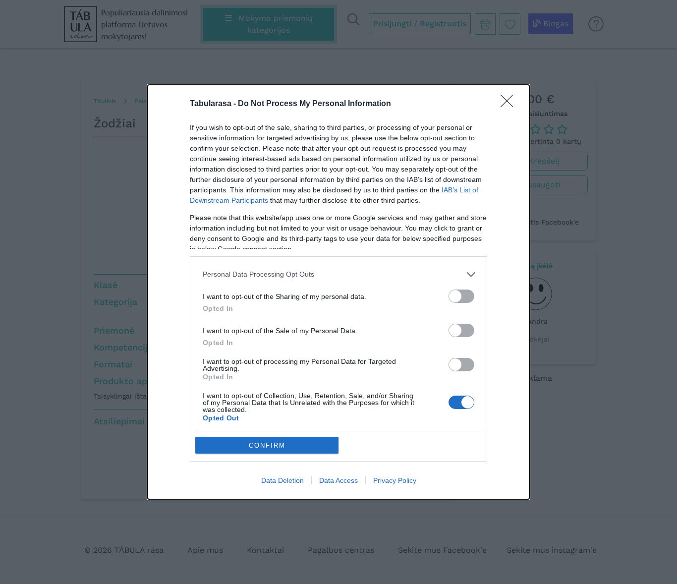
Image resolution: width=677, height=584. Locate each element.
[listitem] (338, 274)
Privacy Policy (394, 480)
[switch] (461, 296)
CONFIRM (267, 445)
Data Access (338, 480)
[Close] (510, 104)
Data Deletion (282, 480)
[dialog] (338, 292)
